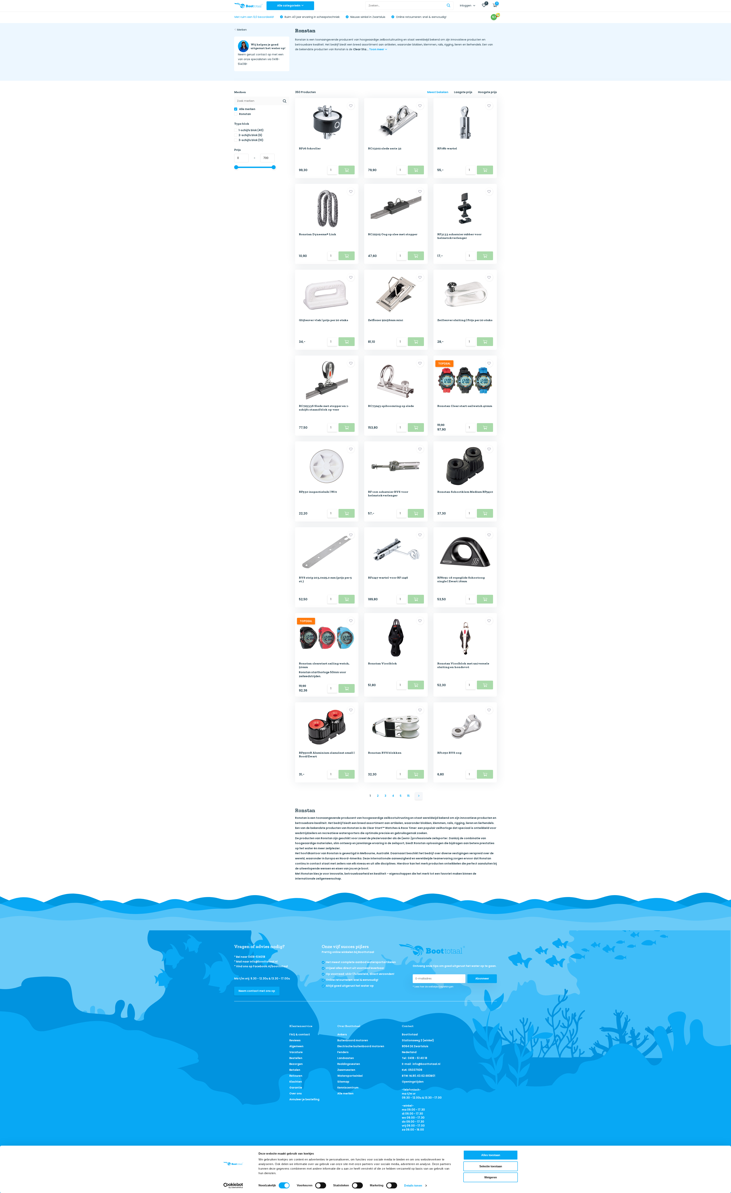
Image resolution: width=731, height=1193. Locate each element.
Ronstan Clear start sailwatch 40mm (464, 406)
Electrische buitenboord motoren (360, 1046)
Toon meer (377, 49)
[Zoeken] (448, 5)
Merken (242, 30)
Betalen (294, 1070)
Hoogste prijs (487, 92)
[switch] (320, 1185)
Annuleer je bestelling (304, 1099)
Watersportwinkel (350, 1076)
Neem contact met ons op (257, 991)
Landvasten (345, 1058)
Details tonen (413, 1185)
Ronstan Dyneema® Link (317, 234)
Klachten (295, 1082)
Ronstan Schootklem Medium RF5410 (465, 492)
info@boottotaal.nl (264, 961)
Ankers (342, 1034)
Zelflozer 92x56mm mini (385, 320)
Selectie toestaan (490, 1166)
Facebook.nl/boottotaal (270, 966)
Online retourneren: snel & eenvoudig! (420, 17)
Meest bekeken (437, 92)
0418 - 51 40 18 (417, 1058)
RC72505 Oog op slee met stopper (392, 234)
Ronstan (245, 114)
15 (408, 796)
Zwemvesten (346, 1070)
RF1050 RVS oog (449, 752)
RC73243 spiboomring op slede (391, 406)
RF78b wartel (447, 148)
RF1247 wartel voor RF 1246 (388, 577)
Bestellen (295, 1058)
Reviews (295, 1040)
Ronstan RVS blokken (384, 752)
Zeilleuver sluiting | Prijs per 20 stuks (464, 320)
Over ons (295, 1093)
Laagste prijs (463, 92)
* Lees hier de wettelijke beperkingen (433, 986)
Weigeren (490, 1177)
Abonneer (482, 978)
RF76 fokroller (310, 148)
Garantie (295, 1087)
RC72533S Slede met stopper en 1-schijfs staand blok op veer (324, 407)
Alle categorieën (288, 5)
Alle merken (247, 109)
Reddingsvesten (348, 1064)
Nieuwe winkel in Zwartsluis (367, 17)
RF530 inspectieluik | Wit (318, 492)
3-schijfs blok (251, 140)
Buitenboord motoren (352, 1040)
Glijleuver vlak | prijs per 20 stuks (323, 320)
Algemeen (296, 1046)
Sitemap (343, 1082)
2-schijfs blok (250, 135)
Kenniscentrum (347, 1087)
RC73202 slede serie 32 (384, 148)
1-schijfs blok (251, 130)
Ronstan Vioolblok (382, 663)
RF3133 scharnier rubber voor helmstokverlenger (459, 236)
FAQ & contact (299, 1034)
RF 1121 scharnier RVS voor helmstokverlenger (388, 493)
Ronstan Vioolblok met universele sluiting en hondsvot (463, 665)
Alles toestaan (490, 1155)
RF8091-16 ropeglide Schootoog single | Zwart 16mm (461, 579)
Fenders (343, 1052)
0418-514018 (256, 957)
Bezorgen (296, 1064)
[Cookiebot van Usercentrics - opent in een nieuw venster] (233, 1185)
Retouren (295, 1076)
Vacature (296, 1052)
